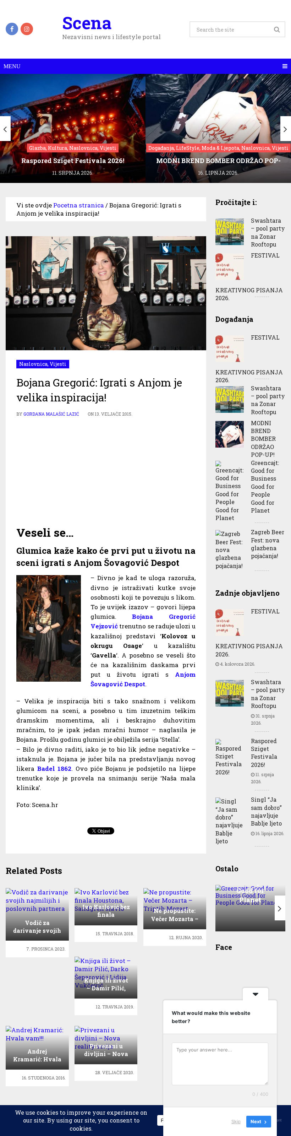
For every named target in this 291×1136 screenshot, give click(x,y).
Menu (12, 66)
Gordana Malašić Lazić (51, 414)
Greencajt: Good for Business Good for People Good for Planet (265, 486)
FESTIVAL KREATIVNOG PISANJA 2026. (249, 276)
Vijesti (58, 364)
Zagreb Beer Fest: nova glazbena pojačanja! (267, 543)
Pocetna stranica (78, 205)
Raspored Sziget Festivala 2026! (264, 752)
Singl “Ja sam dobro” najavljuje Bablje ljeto (266, 811)
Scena (86, 22)
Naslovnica (33, 364)
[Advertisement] (106, 471)
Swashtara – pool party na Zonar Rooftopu (268, 232)
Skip (236, 1121)
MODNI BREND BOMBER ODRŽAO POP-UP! (263, 439)
